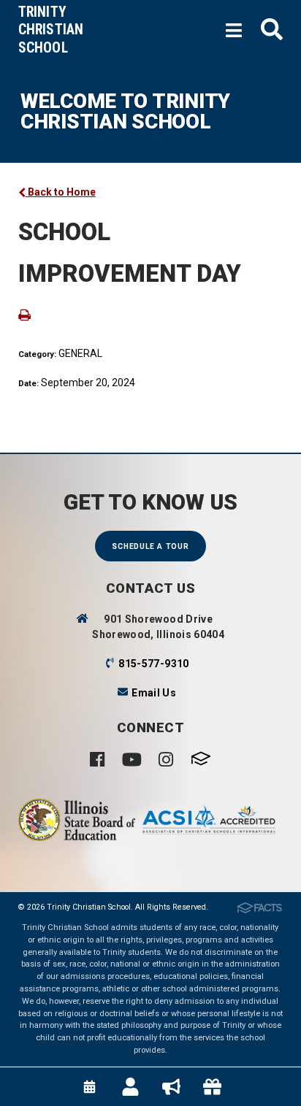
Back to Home (61, 192)
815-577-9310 (153, 663)
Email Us (154, 693)
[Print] (24, 314)
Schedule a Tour (150, 546)
